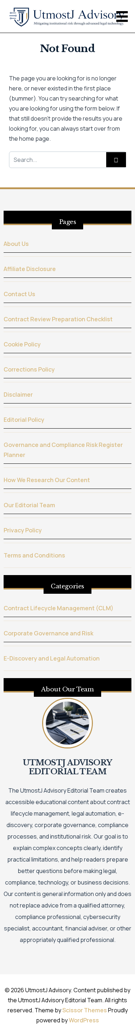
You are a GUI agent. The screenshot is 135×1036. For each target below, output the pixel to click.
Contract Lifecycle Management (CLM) (58, 608)
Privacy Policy (23, 530)
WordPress (84, 1020)
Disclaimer (18, 394)
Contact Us (19, 294)
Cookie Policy (22, 344)
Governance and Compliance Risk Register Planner (63, 450)
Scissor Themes (84, 1010)
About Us (16, 244)
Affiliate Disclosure (30, 269)
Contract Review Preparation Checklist (58, 319)
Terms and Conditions (34, 555)
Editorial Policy (24, 420)
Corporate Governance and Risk (48, 633)
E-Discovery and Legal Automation (52, 658)
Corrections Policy (29, 369)
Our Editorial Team (29, 505)
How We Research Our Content (47, 480)
